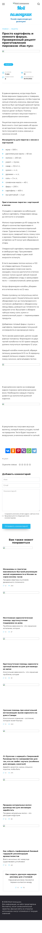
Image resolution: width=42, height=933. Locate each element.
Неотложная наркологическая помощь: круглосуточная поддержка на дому (18, 620)
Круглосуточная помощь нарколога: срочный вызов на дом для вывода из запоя (20, 666)
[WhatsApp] (28, 450)
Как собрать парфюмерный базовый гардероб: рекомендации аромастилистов (20, 853)
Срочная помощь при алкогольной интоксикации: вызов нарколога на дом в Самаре (20, 712)
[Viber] (23, 450)
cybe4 (5, 459)
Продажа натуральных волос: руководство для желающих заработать (17, 807)
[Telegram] (34, 450)
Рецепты (8, 64)
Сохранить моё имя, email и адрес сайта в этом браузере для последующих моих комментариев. (22, 516)
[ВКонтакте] (7, 450)
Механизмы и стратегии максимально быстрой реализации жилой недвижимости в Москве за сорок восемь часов (20, 573)
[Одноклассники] (13, 450)
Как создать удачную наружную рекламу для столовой (21, 875)
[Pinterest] (18, 450)
